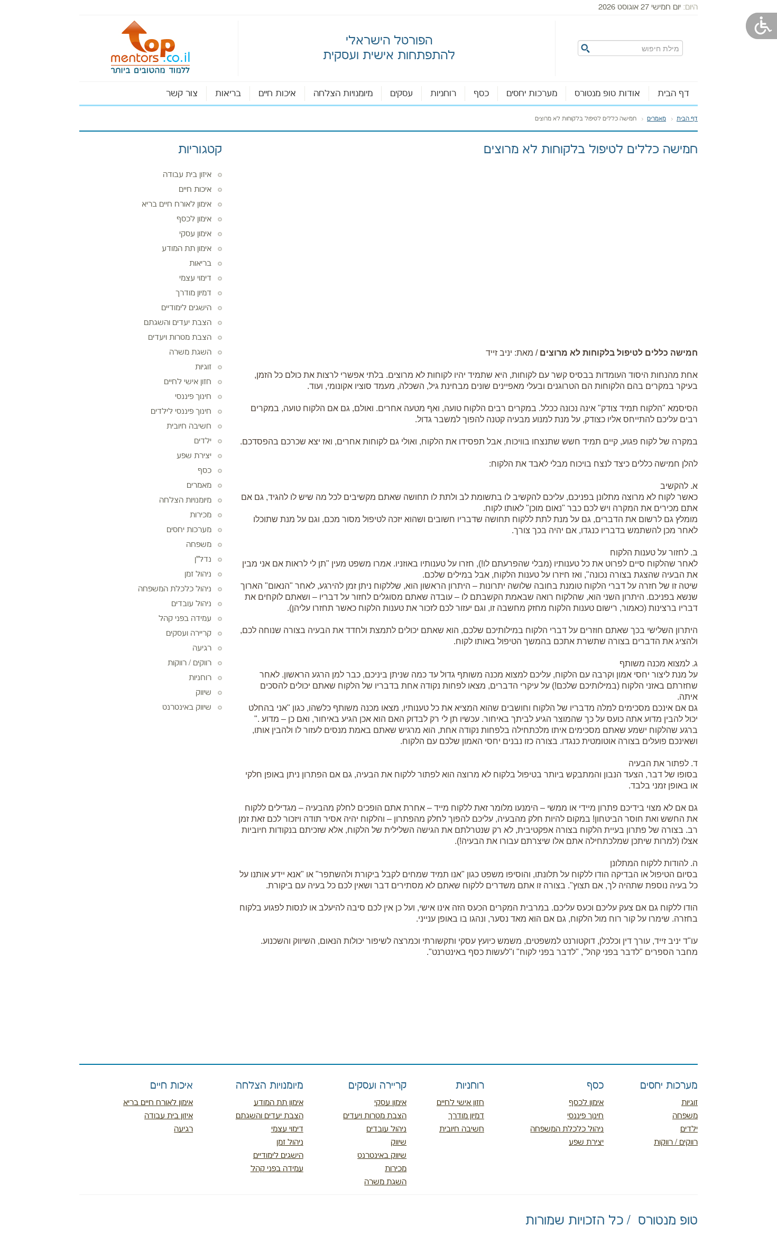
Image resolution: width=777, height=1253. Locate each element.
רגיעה (201, 648)
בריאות (228, 93)
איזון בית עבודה (187, 175)
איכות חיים (277, 93)
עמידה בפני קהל (185, 619)
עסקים (401, 93)
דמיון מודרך (193, 293)
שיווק (203, 693)
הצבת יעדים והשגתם (177, 323)
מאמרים (656, 119)
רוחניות (443, 93)
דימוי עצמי (195, 278)
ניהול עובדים (191, 604)
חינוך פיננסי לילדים (181, 411)
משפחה (198, 545)
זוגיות (203, 367)
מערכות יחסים (531, 93)
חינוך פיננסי (193, 397)
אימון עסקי (195, 234)
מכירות (200, 515)
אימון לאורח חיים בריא (176, 204)
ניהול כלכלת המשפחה (174, 589)
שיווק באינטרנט (186, 707)
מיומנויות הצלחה (343, 93)
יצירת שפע (194, 456)
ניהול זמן (197, 574)
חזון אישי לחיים (187, 382)
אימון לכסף (194, 219)
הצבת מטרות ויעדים (179, 337)
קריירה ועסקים (188, 633)
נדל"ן (203, 559)
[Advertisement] (468, 241)
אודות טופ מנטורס (607, 93)
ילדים (202, 441)
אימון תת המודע (186, 249)
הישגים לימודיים (186, 308)
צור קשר (182, 93)
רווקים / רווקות (189, 663)
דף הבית (673, 93)
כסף (481, 93)
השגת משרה (190, 352)
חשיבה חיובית (188, 426)
